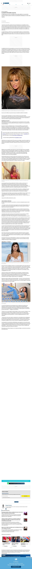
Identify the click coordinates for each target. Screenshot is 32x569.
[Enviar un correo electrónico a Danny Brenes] (5, 508)
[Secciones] (1, 3)
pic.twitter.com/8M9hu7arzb (18, 135)
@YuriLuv (4, 133)
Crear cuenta (28, 553)
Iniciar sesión (24, 553)
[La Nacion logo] (6, 3)
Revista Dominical (4, 11)
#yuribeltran (26, 133)
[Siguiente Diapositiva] (29, 542)
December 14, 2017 (18, 137)
